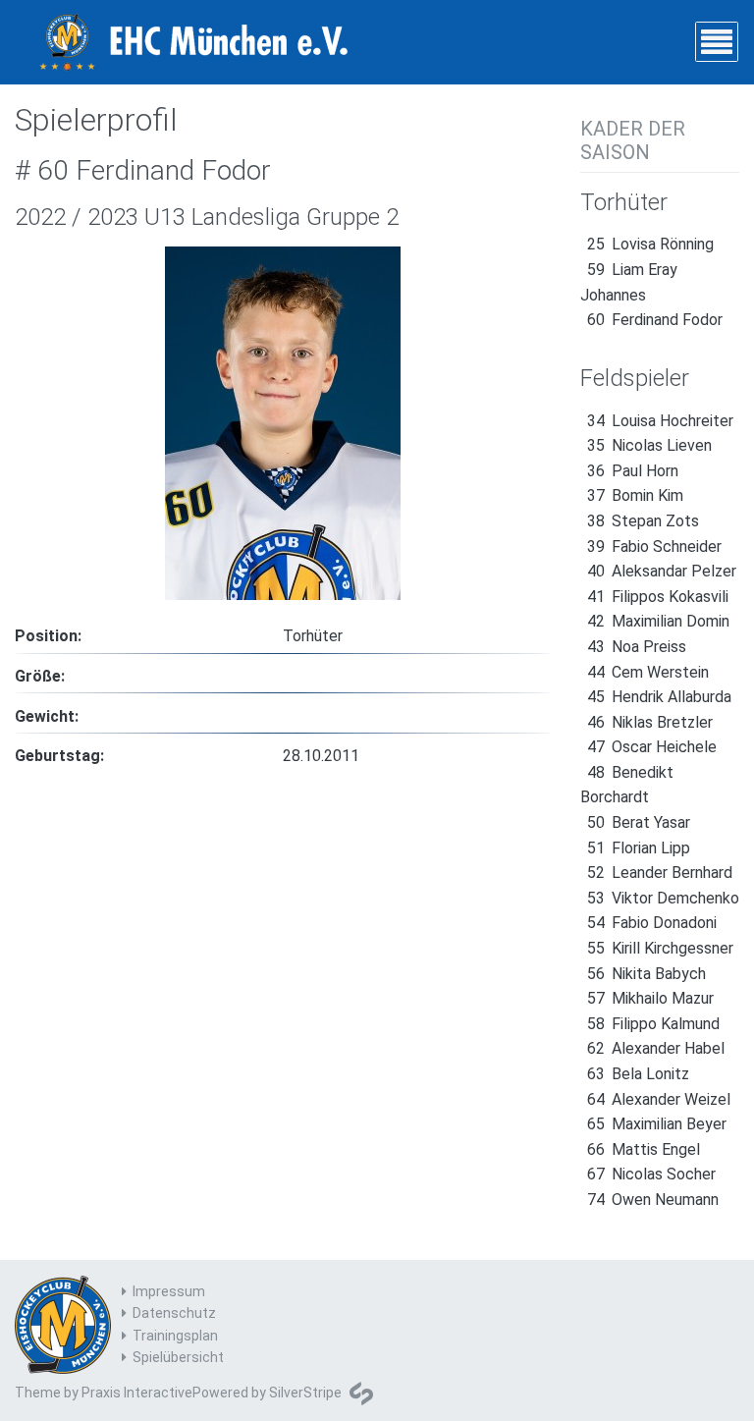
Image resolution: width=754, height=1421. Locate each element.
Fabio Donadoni (652, 922)
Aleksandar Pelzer (661, 571)
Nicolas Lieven (649, 445)
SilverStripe (305, 1392)
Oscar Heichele (652, 747)
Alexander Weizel (658, 1099)
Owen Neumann (653, 1199)
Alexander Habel (656, 1048)
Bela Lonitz (638, 1074)
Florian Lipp (638, 848)
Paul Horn (632, 471)
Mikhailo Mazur (650, 998)
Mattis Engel (643, 1149)
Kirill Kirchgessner (660, 948)
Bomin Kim (635, 495)
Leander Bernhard (659, 872)
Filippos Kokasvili (657, 596)
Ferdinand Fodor (655, 319)
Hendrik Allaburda (659, 696)
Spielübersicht (178, 1357)
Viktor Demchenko (663, 898)
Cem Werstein (648, 672)
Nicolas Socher (651, 1174)
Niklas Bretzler (650, 722)
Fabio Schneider (654, 546)
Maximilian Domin (658, 621)
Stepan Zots (643, 521)
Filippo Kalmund (653, 1023)
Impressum (169, 1291)
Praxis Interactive (136, 1392)
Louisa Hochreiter (660, 420)
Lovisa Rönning (650, 244)
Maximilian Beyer (657, 1124)
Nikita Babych (646, 973)
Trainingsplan (175, 1335)
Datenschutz (174, 1313)
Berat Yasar (638, 822)
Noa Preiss (636, 646)
